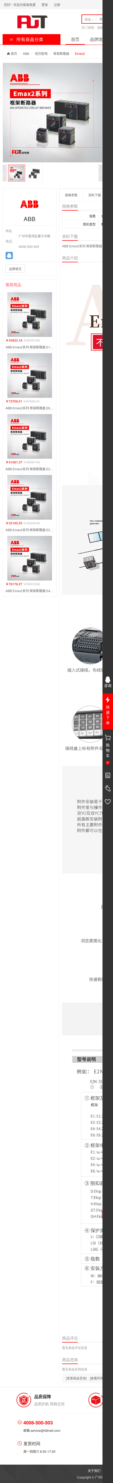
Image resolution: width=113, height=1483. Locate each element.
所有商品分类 (29, 39)
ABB (26, 53)
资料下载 (94, 195)
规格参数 (71, 195)
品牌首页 (15, 269)
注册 (57, 4)
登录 (45, 4)
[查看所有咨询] (100, 1378)
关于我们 (94, 1470)
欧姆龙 (102, 27)
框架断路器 (61, 53)
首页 (75, 39)
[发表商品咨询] (76, 1378)
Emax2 (80, 53)
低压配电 (41, 53)
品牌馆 (96, 39)
